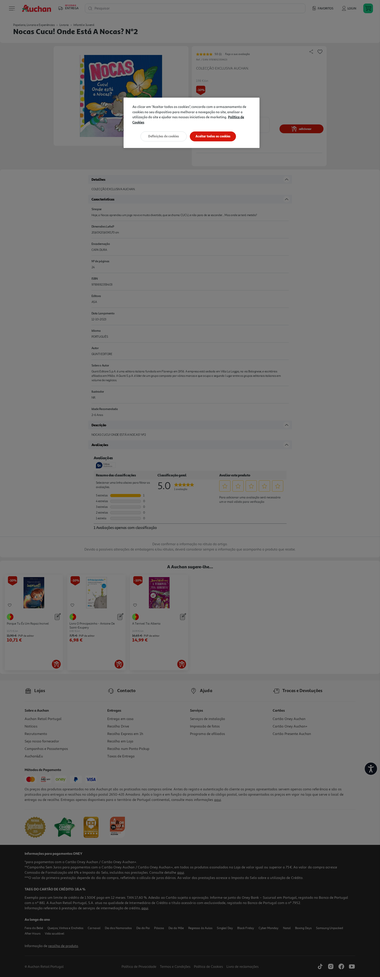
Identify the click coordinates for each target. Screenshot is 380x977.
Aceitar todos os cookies (212, 136)
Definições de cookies (163, 136)
